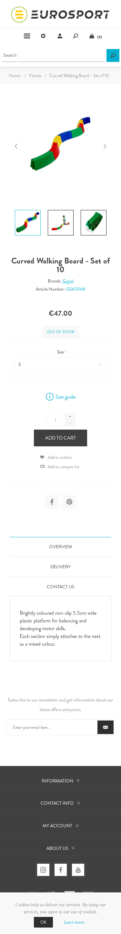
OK (43, 922)
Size (61, 352)
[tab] (60, 546)
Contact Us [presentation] (60, 586)
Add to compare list (63, 467)
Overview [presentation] (60, 546)
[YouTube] (78, 870)
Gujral (68, 281)
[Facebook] (61, 870)
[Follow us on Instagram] (43, 870)
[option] (28, 210)
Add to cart (60, 438)
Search (112, 55)
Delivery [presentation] (60, 566)
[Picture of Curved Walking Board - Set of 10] (28, 209)
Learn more (74, 922)
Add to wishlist (60, 457)
